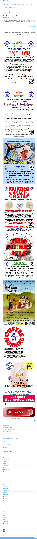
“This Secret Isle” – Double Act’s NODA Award (9, 433)
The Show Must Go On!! (11, 16)
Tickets (27, 4)
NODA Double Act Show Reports (7, 439)
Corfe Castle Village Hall (6, 444)
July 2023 (5, 475)
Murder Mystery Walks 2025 (7, 431)
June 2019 (5, 517)
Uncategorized (11, 17)
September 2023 (6, 473)
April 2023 (5, 477)
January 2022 (6, 488)
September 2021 (6, 494)
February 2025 (6, 463)
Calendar (30, 4)
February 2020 (6, 509)
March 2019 (6, 519)
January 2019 (6, 523)
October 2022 (6, 484)
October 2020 (6, 504)
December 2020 (6, 500)
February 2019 (6, 521)
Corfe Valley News (5, 442)
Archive (10, 7)
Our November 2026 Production (15, 4)
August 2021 (6, 496)
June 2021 (5, 498)
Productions (23, 4)
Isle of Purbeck (5, 447)
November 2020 (6, 502)
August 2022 (6, 486)
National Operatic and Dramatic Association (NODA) (10, 438)
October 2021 (6, 492)
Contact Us (14, 7)
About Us (8, 4)
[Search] (34, 420)
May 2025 (5, 461)
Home (4, 4)
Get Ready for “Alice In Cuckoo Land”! (8, 429)
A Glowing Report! (6, 425)
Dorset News (5, 445)
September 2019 (6, 513)
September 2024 (6, 465)
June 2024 (5, 467)
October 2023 (6, 471)
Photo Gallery (5, 7)
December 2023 (6, 469)
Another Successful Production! (7, 427)
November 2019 (6, 511)
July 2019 (5, 515)
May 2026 (5, 457)
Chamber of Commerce (6, 441)
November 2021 (6, 490)
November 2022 (6, 482)
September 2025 (6, 459)
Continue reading (31, 26)
